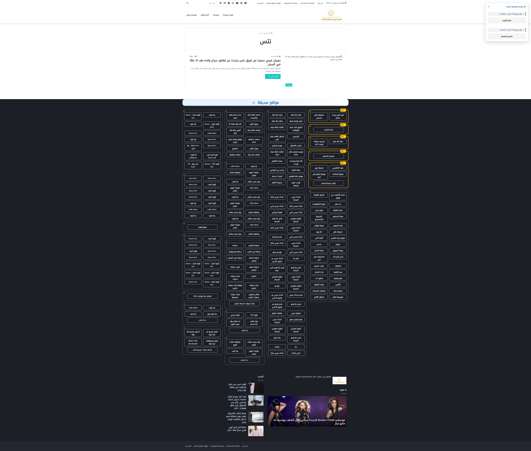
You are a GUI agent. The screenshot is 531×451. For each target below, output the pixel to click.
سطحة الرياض (253, 245)
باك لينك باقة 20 (235, 124)
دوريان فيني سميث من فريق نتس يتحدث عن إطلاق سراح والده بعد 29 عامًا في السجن (235, 62)
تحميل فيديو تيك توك (193, 333)
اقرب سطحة (235, 267)
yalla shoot (235, 166)
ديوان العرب (254, 148)
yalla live (244, 360)
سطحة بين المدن (254, 251)
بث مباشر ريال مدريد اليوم (235, 322)
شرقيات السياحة (319, 290)
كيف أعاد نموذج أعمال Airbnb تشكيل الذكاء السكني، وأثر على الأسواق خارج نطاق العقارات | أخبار (237, 402)
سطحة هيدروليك (235, 251)
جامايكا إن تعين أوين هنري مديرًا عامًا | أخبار (236, 428)
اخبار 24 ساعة (277, 176)
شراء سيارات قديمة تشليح (244, 303)
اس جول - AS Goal (193, 165)
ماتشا (277, 347)
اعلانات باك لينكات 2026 (202, 296)
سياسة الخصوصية (291, 3)
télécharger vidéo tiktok (202, 350)
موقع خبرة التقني (338, 238)
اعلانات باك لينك (254, 154)
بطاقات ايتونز (277, 313)
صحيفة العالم (277, 182)
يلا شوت (254, 166)
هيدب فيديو (319, 266)
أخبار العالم (205, 15)
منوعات (216, 15)
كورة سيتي (235, 315)
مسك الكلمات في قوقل (338, 196)
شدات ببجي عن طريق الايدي (277, 260)
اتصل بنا (260, 3)
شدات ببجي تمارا (277, 197)
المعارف (338, 266)
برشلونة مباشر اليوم (235, 343)
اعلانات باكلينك (235, 154)
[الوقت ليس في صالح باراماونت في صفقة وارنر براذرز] (255, 388)
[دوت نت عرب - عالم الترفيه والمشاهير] (331, 15)
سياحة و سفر (192, 15)
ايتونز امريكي (277, 212)
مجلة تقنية (296, 170)
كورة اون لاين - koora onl (212, 156)
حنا (296, 347)
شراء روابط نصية (296, 121)
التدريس (296, 136)
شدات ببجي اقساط (295, 198)
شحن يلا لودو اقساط (277, 220)
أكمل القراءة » (272, 76)
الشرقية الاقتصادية (319, 218)
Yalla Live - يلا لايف (193, 147)
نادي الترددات (338, 256)
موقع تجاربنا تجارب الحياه (235, 141)
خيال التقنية (338, 210)
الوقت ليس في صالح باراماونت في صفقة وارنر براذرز (237, 387)
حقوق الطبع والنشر (273, 3)
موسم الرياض (277, 145)
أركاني (337, 284)
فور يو (277, 286)
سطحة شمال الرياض (254, 259)
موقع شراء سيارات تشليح (235, 287)
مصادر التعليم (277, 161)
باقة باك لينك (338, 141)
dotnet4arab (274, 56)
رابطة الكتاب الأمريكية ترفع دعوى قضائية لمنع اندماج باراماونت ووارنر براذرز (236, 418)
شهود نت (319, 278)
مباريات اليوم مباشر (254, 174)
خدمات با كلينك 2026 (254, 141)
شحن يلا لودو (296, 304)
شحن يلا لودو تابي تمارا (277, 269)
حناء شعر (277, 337)
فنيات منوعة (228, 15)
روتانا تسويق (338, 250)
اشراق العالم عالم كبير (277, 138)
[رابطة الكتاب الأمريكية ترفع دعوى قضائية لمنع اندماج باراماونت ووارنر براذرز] (255, 417)
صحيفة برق (319, 168)
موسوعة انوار (338, 297)
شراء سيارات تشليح (254, 287)
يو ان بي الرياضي (277, 170)
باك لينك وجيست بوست (296, 162)
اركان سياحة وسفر (328, 183)
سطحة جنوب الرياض (254, 268)
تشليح (254, 276)
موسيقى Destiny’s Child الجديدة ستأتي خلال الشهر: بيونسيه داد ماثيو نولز (309, 422)
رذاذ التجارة (319, 272)
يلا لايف (244, 330)
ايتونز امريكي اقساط (277, 278)
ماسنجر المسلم (328, 156)
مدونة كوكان (319, 225)
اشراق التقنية (319, 195)
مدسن (319, 244)
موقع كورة (202, 227)
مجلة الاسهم (338, 216)
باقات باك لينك (277, 121)
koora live (193, 133)
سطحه (235, 245)
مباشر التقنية (319, 284)
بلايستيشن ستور (296, 319)
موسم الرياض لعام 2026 (296, 153)
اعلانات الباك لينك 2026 (277, 153)
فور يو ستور (277, 252)
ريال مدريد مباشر (254, 181)
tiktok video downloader (193, 342)
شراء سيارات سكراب (235, 277)
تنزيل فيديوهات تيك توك (212, 342)
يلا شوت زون (212, 314)
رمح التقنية (338, 272)
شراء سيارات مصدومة (235, 296)
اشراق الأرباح (319, 297)
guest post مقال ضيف (235, 116)
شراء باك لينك (296, 115)
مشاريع (235, 148)
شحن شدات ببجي (296, 295)
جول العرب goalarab (254, 322)
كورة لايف (212, 184)
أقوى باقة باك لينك (235, 131)
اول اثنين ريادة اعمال (338, 116)
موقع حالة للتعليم (296, 176)
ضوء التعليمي (337, 168)
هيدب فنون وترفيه (295, 184)
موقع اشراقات (337, 174)
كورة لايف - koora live (212, 265)
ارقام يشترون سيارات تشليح (254, 296)
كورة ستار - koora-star (193, 116)
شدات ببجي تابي (277, 206)
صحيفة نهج (337, 232)
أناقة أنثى (319, 238)
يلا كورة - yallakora (193, 156)
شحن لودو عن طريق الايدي (277, 305)
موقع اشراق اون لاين (319, 175)
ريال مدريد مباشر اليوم (254, 343)
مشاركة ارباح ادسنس (319, 116)
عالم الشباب (328, 129)
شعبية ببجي (296, 313)
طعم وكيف (338, 278)
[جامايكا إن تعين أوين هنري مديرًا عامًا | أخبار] (255, 431)
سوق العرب (253, 124)
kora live (193, 178)
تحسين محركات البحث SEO (319, 143)
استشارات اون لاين (319, 258)
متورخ (338, 244)
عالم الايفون (338, 225)
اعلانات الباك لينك (277, 127)
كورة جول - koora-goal (212, 125)
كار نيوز (319, 232)
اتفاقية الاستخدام (307, 3)
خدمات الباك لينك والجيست (253, 116)
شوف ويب (319, 210)
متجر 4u (296, 258)
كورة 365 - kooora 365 (212, 165)
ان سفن (338, 204)
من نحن (320, 3)
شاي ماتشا (296, 353)
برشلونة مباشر (235, 172)
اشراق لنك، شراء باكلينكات (296, 129)
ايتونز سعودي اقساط (296, 220)
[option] (307, 411)
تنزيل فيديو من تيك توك (212, 333)
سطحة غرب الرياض (235, 258)
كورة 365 (253, 315)
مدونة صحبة (338, 290)
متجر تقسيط (277, 237)
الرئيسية (267, 33)
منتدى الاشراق (296, 145)
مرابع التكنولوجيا (319, 204)
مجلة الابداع (319, 250)
